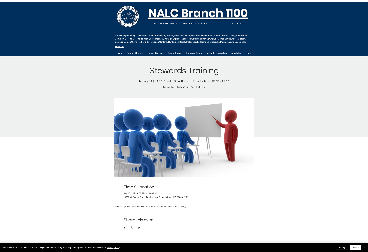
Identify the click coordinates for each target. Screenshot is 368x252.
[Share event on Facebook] (124, 227)
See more (119, 46)
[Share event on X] (132, 227)
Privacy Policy (113, 247)
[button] (175, 53)
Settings (342, 247)
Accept (355, 247)
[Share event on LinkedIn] (139, 227)
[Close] (364, 247)
